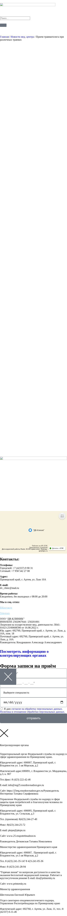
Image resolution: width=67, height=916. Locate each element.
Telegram (5, 613)
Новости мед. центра (22, 36)
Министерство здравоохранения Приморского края (28, 847)
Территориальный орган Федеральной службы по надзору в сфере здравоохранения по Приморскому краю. (33, 755)
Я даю (32, 710)
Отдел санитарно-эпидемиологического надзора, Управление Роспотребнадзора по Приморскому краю (30, 902)
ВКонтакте (6, 607)
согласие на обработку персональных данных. (37, 708)
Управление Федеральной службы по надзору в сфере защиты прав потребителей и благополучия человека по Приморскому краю (31, 802)
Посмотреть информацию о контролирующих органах (24, 653)
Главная (4, 36)
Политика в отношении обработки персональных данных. (32, 711)
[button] (33, 756)
